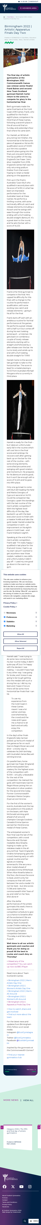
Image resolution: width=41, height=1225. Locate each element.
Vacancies (5, 1207)
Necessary (11, 613)
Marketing (10, 626)
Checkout (33, 1)
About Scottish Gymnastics (11, 1195)
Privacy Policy (7, 1204)
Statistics (10, 621)
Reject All (20, 648)
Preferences (11, 617)
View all (28, 1100)
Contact (5, 1200)
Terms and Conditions (9, 1202)
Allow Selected (20, 641)
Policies (5, 1198)
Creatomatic (17, 1212)
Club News (10, 17)
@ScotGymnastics (22, 1038)
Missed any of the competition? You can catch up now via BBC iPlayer (19, 964)
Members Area (29, 8)
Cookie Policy (10, 607)
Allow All (20, 634)
